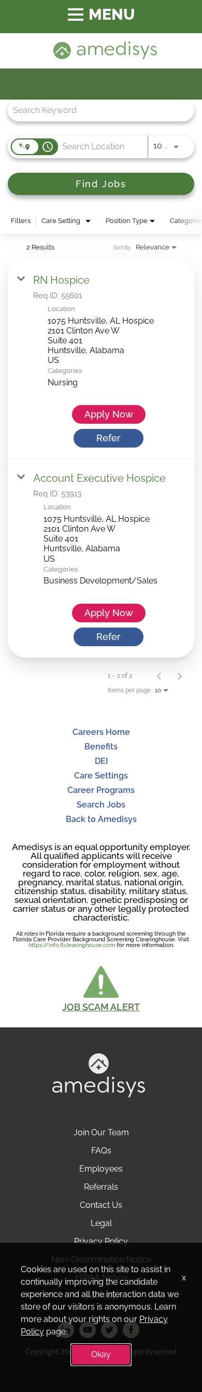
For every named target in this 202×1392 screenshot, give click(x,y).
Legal (101, 1223)
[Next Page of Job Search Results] (179, 675)
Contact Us (101, 1205)
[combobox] (96, 110)
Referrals (101, 1187)
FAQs (101, 1151)
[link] (101, 360)
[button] (101, 988)
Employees (101, 1169)
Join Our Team (101, 1132)
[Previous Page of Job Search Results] (159, 675)
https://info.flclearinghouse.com (71, 945)
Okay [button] (101, 1354)
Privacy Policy (101, 1241)
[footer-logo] (98, 1094)
